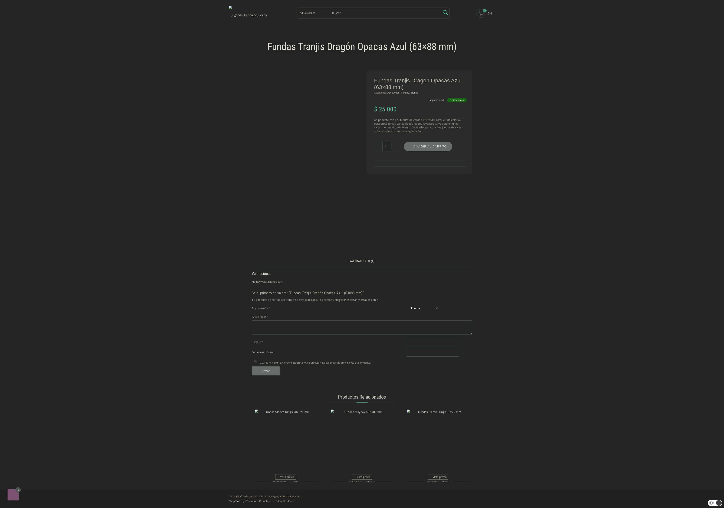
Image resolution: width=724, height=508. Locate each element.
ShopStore (235, 501)
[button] (715, 503)
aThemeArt (251, 501)
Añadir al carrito (430, 146)
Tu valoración (260, 316)
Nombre (257, 342)
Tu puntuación (261, 308)
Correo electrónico (263, 352)
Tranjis (414, 92)
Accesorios (393, 92)
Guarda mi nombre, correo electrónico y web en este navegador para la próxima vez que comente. (315, 362)
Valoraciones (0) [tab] (362, 261)
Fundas (405, 92)
